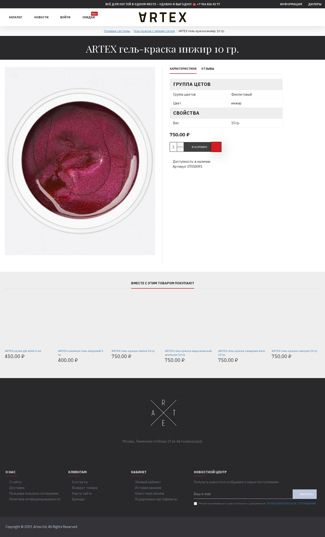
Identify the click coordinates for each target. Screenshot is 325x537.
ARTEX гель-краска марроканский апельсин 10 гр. (188, 352)
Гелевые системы (117, 31)
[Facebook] (148, 451)
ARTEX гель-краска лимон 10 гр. (133, 351)
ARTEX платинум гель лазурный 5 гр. (80, 352)
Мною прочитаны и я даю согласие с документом (257, 503)
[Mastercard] (315, 527)
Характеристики (183, 68)
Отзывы (207, 68)
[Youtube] (176, 451)
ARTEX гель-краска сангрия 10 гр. (295, 351)
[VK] (157, 451)
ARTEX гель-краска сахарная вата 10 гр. (241, 352)
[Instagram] (167, 451)
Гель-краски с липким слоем (154, 31)
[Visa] (306, 527)
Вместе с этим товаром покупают (162, 283)
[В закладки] (216, 147)
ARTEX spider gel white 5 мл (23, 351)
